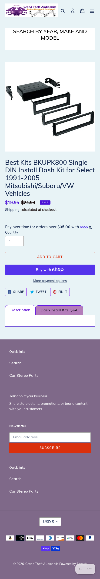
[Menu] (92, 10)
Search (15, 363)
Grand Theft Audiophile (41, 564)
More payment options (50, 281)
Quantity (11, 232)
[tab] (20, 310)
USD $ (48, 521)
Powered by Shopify (73, 564)
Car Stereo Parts (23, 375)
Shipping (12, 209)
